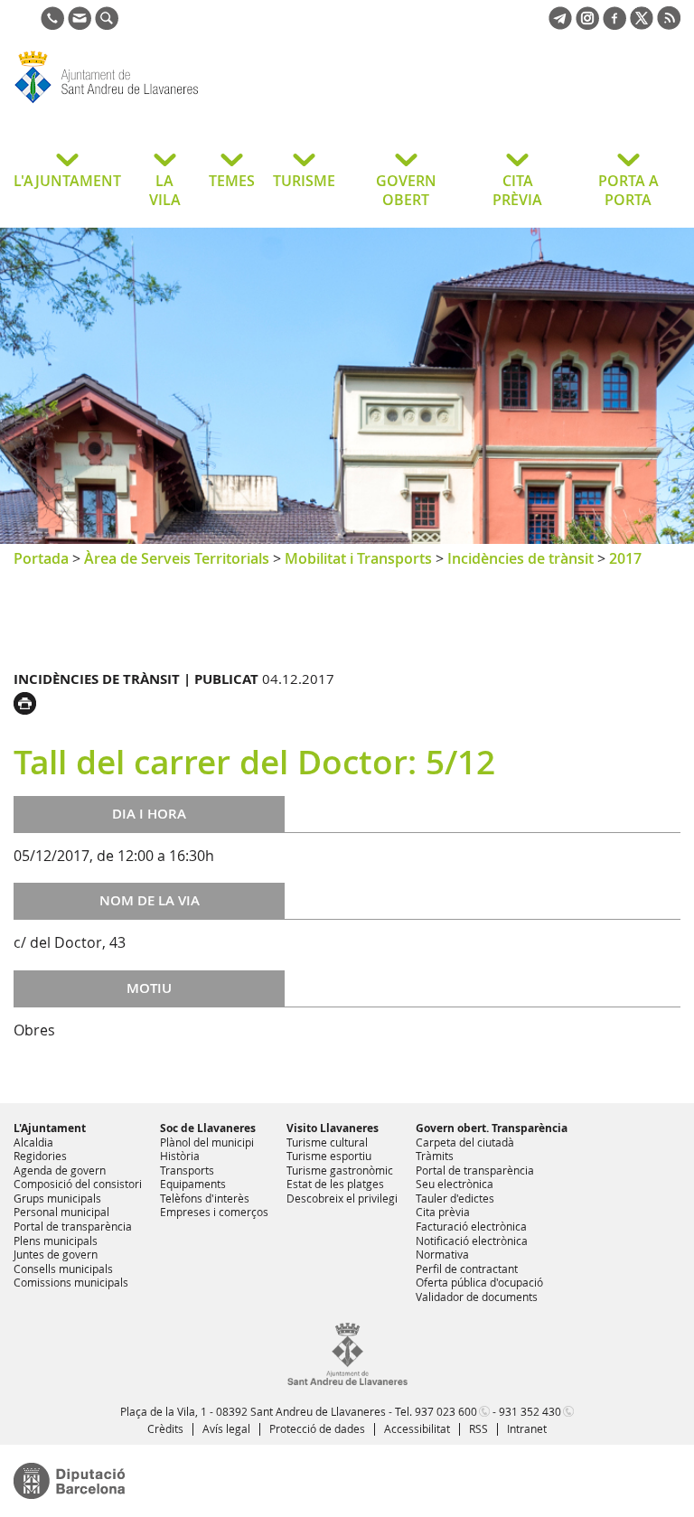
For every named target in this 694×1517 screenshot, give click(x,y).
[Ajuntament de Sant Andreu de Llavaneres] (347, 1381)
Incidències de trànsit (520, 558)
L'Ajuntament (50, 1128)
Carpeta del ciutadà (465, 1142)
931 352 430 (530, 1411)
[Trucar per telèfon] (52, 24)
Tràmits (435, 1155)
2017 (625, 558)
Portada (41, 558)
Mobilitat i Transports (358, 558)
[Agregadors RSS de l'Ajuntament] (668, 24)
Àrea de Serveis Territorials (176, 558)
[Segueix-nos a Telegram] (560, 24)
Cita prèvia (443, 1211)
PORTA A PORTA (628, 190)
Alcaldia (33, 1142)
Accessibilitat (417, 1428)
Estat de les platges (335, 1183)
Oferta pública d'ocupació (479, 1282)
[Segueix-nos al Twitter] (641, 24)
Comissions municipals (71, 1282)
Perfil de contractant (467, 1268)
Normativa (442, 1254)
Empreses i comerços (214, 1211)
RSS (478, 1428)
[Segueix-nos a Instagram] (587, 24)
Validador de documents (477, 1296)
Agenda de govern (60, 1170)
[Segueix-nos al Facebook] (614, 24)
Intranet (527, 1428)
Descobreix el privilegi (342, 1198)
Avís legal (226, 1428)
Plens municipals (56, 1240)
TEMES (232, 181)
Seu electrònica (454, 1183)
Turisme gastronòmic (339, 1170)
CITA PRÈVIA (517, 190)
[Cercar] (106, 24)
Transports (187, 1170)
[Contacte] (79, 24)
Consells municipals (63, 1268)
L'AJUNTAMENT (67, 181)
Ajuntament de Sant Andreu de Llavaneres (158, 103)
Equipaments (193, 1183)
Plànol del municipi (207, 1142)
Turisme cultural (327, 1142)
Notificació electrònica (472, 1240)
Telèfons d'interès (204, 1198)
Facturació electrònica (471, 1226)
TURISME (304, 181)
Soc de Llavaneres (208, 1128)
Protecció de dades (317, 1428)
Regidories (40, 1155)
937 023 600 (446, 1411)
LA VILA (165, 190)
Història (180, 1155)
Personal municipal (61, 1211)
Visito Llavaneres (332, 1128)
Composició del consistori (78, 1183)
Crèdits (165, 1428)
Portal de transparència (73, 1226)
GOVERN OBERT (406, 190)
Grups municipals (57, 1198)
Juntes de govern (56, 1254)
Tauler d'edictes (455, 1198)
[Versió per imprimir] (29, 701)
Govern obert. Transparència (491, 1128)
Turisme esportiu (328, 1155)
